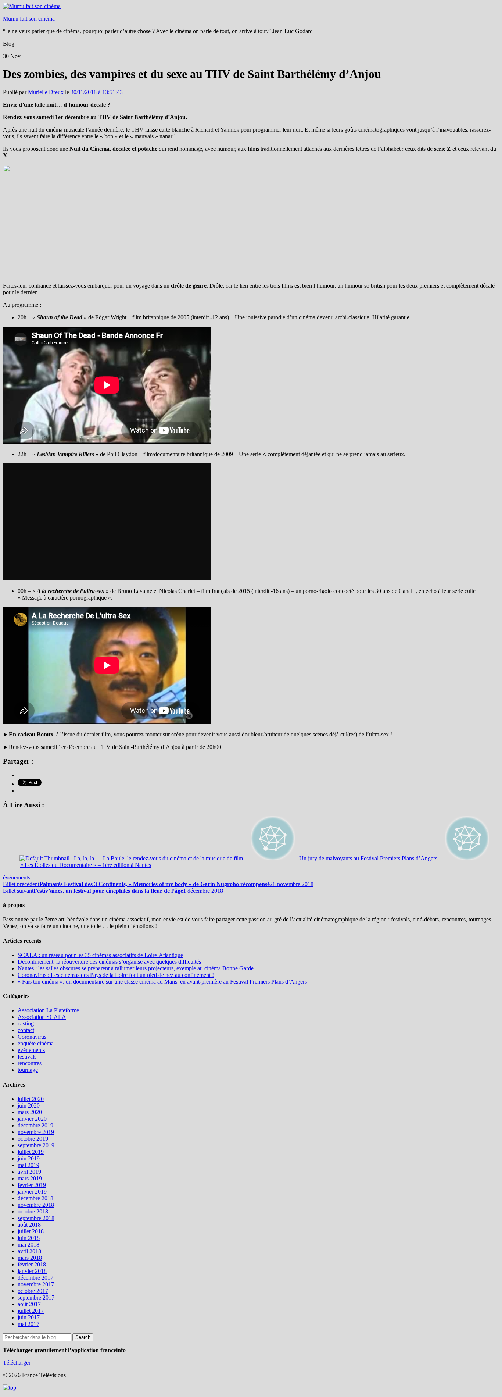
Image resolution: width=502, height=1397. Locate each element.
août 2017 (29, 1304)
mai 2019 (28, 1165)
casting (26, 1023)
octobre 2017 (33, 1291)
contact (26, 1030)
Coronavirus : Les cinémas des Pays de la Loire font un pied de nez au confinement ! (116, 975)
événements (16, 877)
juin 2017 (29, 1317)
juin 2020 (29, 1105)
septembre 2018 (36, 1218)
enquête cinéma (36, 1043)
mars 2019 (30, 1178)
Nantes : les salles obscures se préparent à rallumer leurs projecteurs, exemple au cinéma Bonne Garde (136, 968)
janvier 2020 (32, 1119)
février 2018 (32, 1264)
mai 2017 (28, 1324)
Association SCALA (42, 1017)
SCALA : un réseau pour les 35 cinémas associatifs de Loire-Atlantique (100, 955)
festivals (27, 1056)
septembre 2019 (36, 1145)
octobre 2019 (33, 1138)
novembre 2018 (36, 1205)
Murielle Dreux (46, 92)
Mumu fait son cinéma (29, 18)
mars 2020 (30, 1112)
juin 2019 (29, 1158)
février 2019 (32, 1185)
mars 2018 (30, 1258)
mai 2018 (28, 1244)
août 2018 (29, 1225)
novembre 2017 (36, 1284)
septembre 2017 (36, 1297)
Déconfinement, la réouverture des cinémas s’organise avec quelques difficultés (109, 962)
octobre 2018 (33, 1211)
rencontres (30, 1063)
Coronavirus (32, 1037)
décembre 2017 (35, 1278)
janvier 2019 (32, 1191)
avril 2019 (29, 1172)
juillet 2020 (31, 1099)
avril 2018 (29, 1251)
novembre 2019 (36, 1132)
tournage (28, 1070)
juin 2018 (29, 1238)
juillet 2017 (31, 1311)
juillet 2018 (31, 1231)
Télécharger (17, 1362)
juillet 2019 (31, 1152)
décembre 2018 (35, 1198)
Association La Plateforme (48, 1010)
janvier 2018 (32, 1271)
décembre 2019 (35, 1125)
